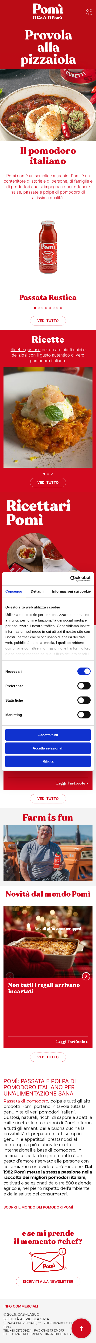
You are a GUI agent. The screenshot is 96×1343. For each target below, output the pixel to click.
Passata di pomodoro (25, 1101)
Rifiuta (48, 761)
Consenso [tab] (13, 591)
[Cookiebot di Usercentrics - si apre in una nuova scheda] (70, 579)
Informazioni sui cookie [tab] (71, 591)
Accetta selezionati (48, 748)
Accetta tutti (48, 735)
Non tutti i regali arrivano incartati (44, 988)
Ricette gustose (26, 349)
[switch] (84, 685)
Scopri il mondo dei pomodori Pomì (38, 1207)
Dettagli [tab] (37, 591)
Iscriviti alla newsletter (48, 1281)
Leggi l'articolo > (72, 783)
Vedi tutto (48, 320)
